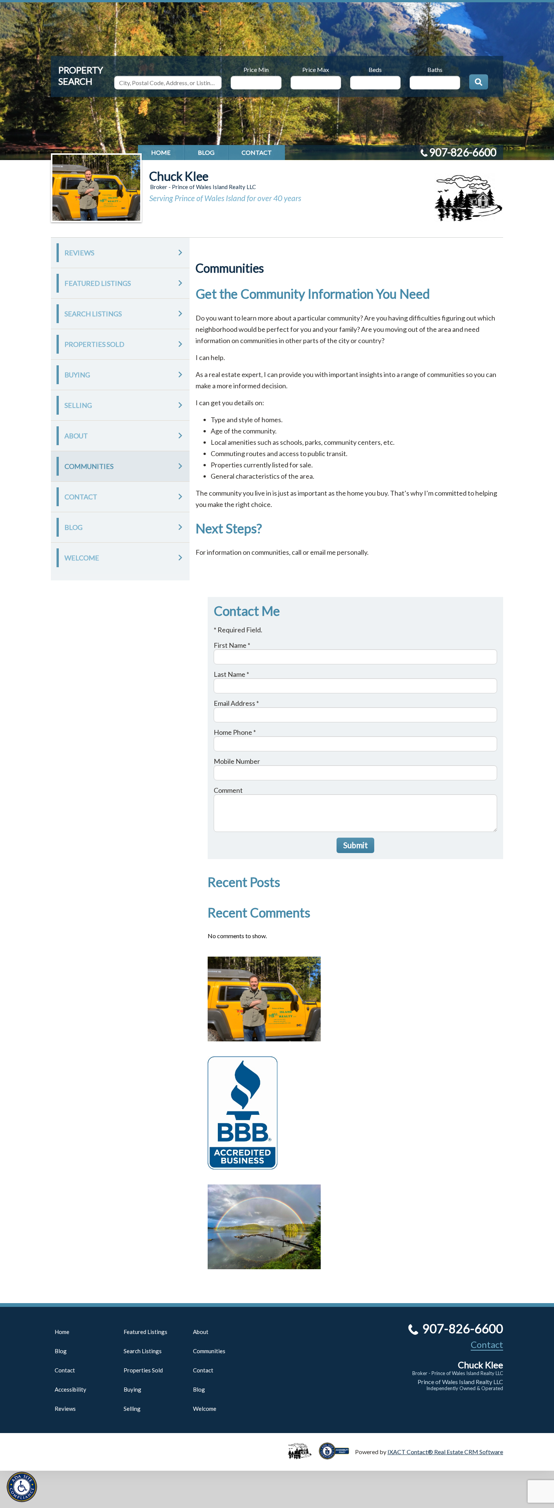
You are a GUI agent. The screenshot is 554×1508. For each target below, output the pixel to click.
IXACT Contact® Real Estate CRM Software (445, 1451)
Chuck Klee (178, 176)
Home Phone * (235, 732)
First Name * (232, 645)
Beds (375, 69)
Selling (78, 405)
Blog (206, 152)
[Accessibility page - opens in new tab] (336, 1455)
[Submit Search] (478, 81)
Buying (77, 375)
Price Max (315, 69)
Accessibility (70, 1389)
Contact (257, 152)
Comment (228, 790)
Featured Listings (97, 283)
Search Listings (93, 314)
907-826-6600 (462, 152)
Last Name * (231, 674)
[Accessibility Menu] (22, 1486)
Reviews (79, 253)
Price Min (256, 69)
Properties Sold (94, 344)
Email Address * (236, 703)
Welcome (81, 558)
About (76, 436)
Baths (434, 69)
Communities (88, 466)
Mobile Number (237, 761)
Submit (355, 845)
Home (161, 152)
